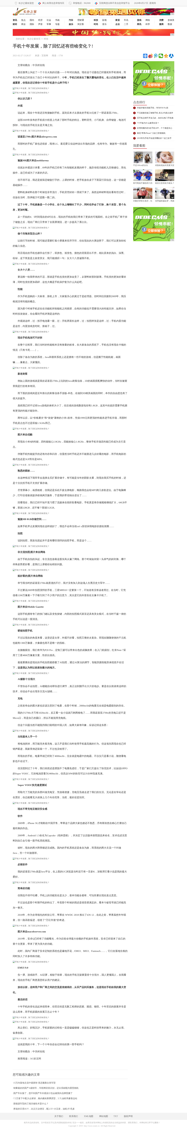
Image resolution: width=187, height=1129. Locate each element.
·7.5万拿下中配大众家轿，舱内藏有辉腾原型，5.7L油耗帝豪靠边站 (45, 1098)
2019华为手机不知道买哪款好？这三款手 (154, 138)
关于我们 (58, 1116)
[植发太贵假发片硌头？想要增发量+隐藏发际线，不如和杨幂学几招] (164, 175)
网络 (148, 20)
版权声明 (128, 1116)
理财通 (80, 20)
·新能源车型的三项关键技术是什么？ (30, 1103)
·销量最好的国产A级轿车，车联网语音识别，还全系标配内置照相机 (46, 1088)
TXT (115, 1116)
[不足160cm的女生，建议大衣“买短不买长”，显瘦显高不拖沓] (142, 158)
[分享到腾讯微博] (155, 56)
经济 (40, 20)
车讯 (126, 20)
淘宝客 (80, 24)
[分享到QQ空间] (166, 56)
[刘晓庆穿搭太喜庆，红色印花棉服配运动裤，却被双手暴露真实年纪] (142, 193)
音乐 (104, 24)
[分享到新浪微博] (150, 56)
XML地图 (88, 1116)
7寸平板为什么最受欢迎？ (148, 123)
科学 (148, 24)
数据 (170, 24)
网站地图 (103, 1116)
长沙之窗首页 (33, 39)
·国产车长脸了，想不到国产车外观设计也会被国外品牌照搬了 (43, 1093)
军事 (49, 24)
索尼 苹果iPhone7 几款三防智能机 (151, 133)
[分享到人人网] (171, 56)
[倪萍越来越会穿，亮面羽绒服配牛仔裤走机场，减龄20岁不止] (164, 193)
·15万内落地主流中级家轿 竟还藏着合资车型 (34, 1083)
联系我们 (73, 1116)
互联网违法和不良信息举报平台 (114, 3)
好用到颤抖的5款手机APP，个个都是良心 (154, 128)
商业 (23, 24)
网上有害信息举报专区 (53, 3)
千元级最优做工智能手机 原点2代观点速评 (155, 113)
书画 (57, 20)
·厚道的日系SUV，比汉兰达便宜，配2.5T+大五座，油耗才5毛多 (44, 1109)
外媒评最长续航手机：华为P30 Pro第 (152, 108)
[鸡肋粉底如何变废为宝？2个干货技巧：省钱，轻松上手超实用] (164, 158)
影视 (104, 20)
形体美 (171, 20)
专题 (57, 24)
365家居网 (35, 1058)
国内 (32, 20)
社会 (49, 20)
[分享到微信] (161, 56)
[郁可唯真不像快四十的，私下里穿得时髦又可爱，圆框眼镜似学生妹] (142, 175)
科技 (46, 39)
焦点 (23, 20)
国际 (32, 24)
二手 (126, 24)
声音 (40, 24)
